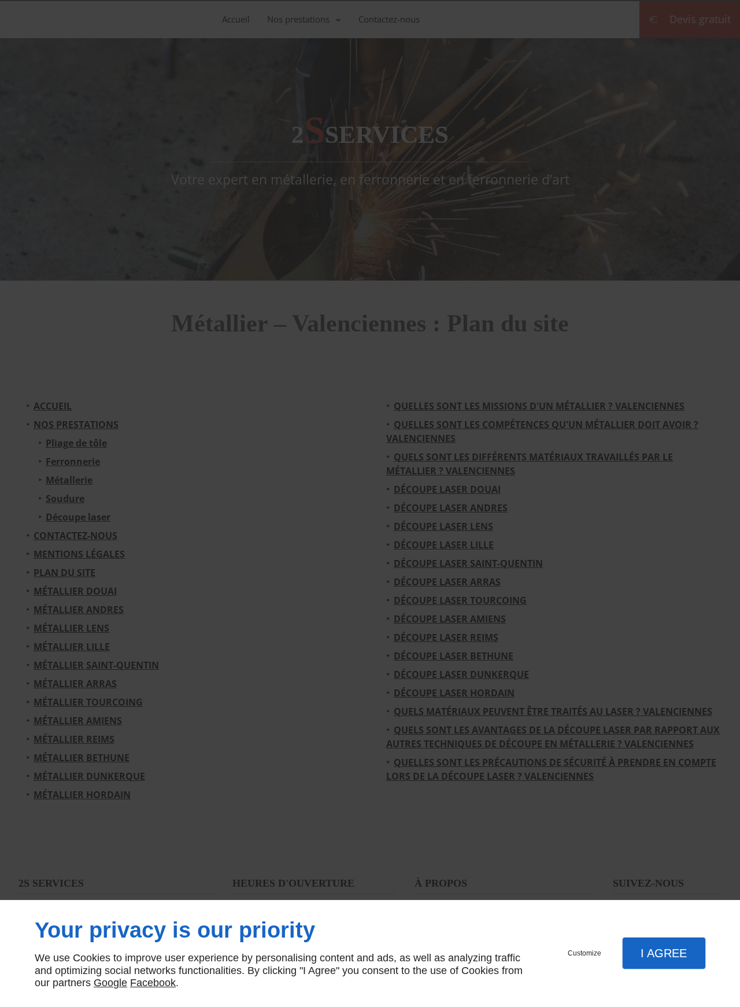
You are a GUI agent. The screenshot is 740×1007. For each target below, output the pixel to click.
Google (110, 982)
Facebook (153, 982)
